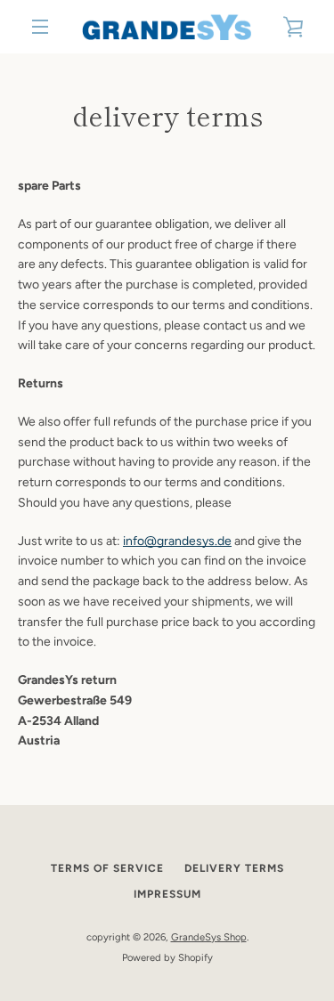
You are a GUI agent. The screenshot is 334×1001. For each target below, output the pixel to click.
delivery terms (234, 868)
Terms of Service (107, 868)
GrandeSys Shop (209, 937)
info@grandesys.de (177, 541)
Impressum (167, 894)
